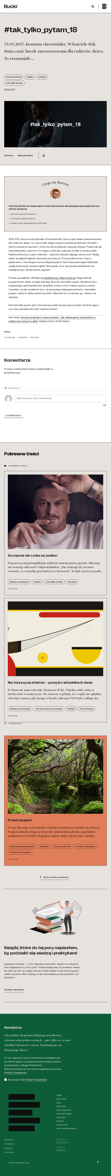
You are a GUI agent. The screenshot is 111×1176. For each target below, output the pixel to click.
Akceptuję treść (27, 1079)
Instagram (9, 1144)
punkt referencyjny (20, 852)
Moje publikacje (64, 1110)
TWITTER (34, 337)
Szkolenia (61, 1106)
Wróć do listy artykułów (56, 877)
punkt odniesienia (85, 846)
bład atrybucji (13, 77)
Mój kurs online (64, 1114)
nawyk (37, 582)
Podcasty (61, 1117)
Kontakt (60, 1121)
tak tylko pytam (14, 83)
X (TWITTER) (9, 1152)
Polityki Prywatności (15, 1072)
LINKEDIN (22, 337)
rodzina (42, 77)
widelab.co (61, 1150)
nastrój (44, 846)
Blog (59, 1103)
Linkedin (8, 1148)
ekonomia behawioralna (22, 846)
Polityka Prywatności (67, 1128)
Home (59, 1095)
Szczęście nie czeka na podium (32, 555)
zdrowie (72, 582)
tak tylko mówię (54, 582)
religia (29, 77)
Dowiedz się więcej (14, 989)
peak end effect (62, 846)
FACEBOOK (9, 337)
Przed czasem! (19, 820)
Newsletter (62, 1125)
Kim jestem (61, 1099)
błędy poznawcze (19, 582)
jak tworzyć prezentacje (48, 709)
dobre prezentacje (20, 709)
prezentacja (86, 709)
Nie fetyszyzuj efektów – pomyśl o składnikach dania (50, 682)
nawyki (71, 709)
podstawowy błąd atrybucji (60, 277)
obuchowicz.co (62, 1142)
